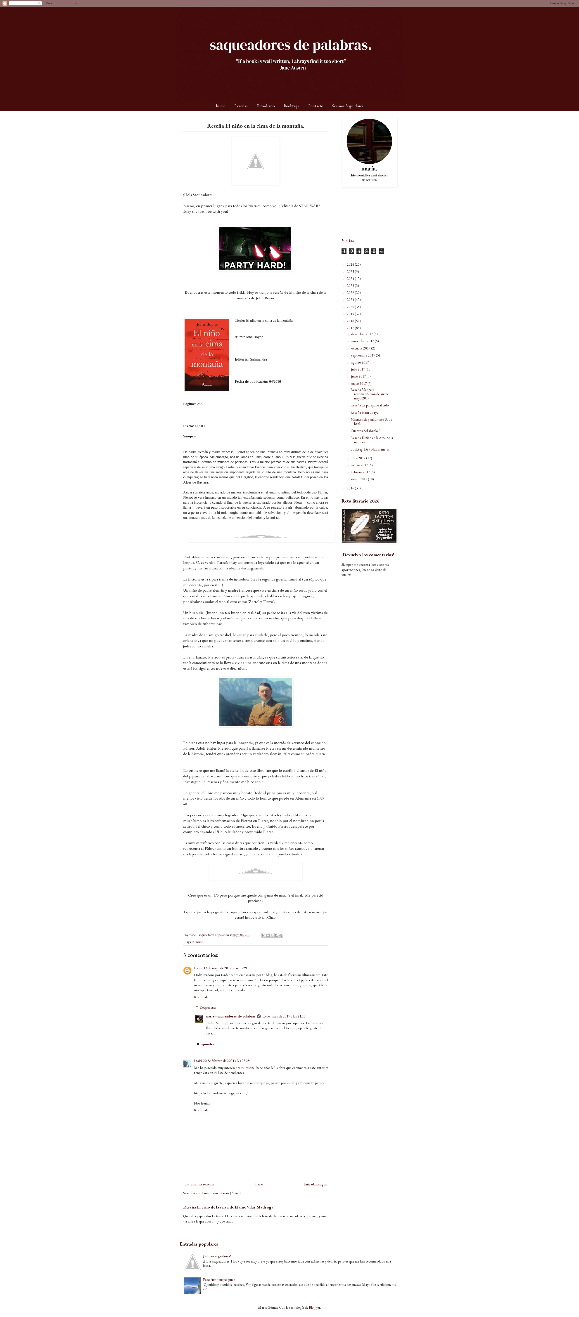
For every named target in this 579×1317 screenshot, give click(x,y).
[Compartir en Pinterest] (281, 935)
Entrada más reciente (199, 1184)
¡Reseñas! (197, 941)
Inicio (220, 106)
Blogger (314, 1307)
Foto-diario (265, 106)
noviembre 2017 (363, 341)
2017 (351, 328)
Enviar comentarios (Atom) (221, 1193)
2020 (351, 306)
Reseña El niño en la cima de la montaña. (372, 439)
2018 (351, 321)
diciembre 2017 (362, 334)
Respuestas (208, 1007)
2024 (351, 278)
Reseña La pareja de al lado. (370, 405)
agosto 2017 (360, 362)
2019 (351, 314)
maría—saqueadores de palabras (230, 1016)
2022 (351, 292)
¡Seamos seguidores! (217, 1256)
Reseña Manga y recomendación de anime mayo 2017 (370, 394)
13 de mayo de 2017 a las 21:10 (284, 1016)
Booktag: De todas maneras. (370, 449)
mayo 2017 (359, 383)
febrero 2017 (361, 472)
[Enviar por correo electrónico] (263, 935)
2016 (351, 488)
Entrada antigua (315, 1184)
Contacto (315, 106)
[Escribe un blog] (268, 935)
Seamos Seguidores (347, 106)
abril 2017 (358, 458)
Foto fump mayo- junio (219, 1279)
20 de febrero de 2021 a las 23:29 (226, 1060)
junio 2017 (359, 376)
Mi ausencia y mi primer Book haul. (371, 421)
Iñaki (198, 1060)
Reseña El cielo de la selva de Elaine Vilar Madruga (228, 1207)
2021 (351, 299)
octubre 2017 (361, 348)
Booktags (291, 106)
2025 (351, 271)
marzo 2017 (360, 465)
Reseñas (241, 106)
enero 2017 (359, 479)
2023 (351, 285)
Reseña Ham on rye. (365, 412)
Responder (202, 997)
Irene (198, 968)
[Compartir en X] (272, 935)
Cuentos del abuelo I (365, 430)
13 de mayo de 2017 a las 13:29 (225, 968)
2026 (351, 264)
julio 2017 (358, 369)
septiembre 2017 (363, 355)
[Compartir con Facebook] (276, 935)
